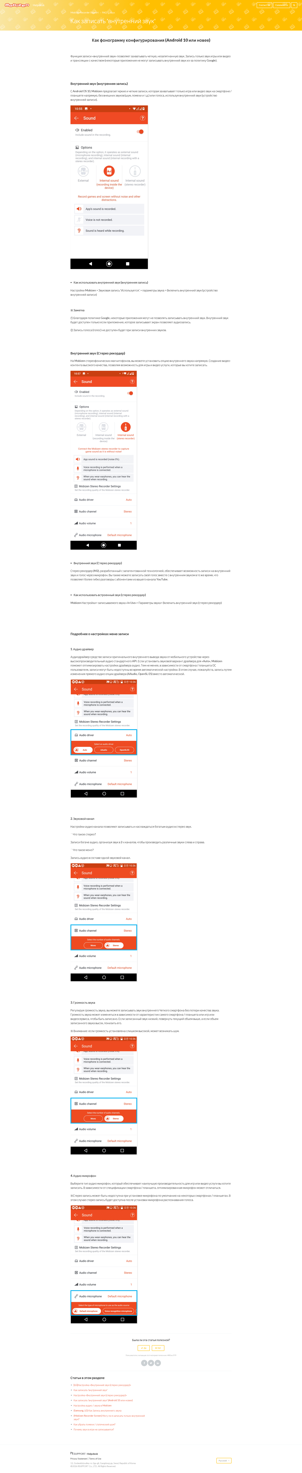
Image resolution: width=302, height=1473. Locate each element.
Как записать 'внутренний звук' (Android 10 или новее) (103, 1400)
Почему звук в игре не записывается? (94, 1429)
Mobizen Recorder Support (84, 12)
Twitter (151, 1363)
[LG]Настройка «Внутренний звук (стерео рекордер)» (102, 1384)
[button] (144, 1348)
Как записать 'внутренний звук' (90, 1390)
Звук (112, 12)
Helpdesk (39, 5)
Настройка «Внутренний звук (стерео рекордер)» (100, 1395)
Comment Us (281, 5)
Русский (223, 1460)
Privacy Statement (78, 1458)
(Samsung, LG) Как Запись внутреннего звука (97, 1410)
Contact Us (264, 5)
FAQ (104, 12)
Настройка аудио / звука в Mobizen (93, 1405)
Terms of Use (95, 1458)
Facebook (144, 1363)
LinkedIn (158, 1363)
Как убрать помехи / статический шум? (94, 1424)
